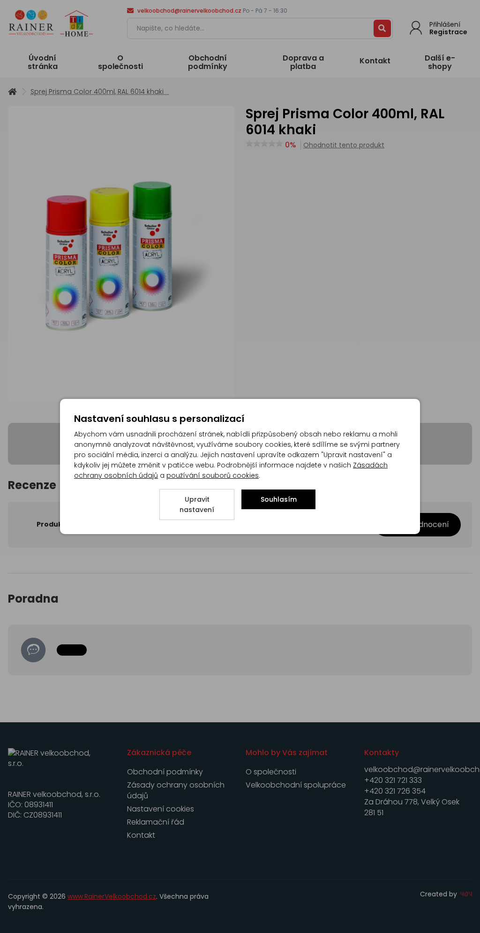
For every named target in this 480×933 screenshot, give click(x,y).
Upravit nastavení (197, 504)
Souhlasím (279, 499)
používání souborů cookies (212, 475)
